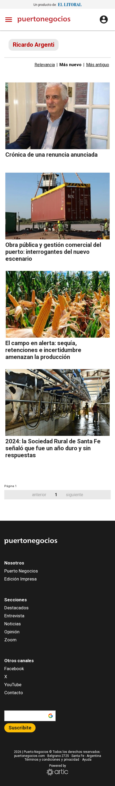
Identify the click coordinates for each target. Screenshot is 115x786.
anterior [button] (39, 494)
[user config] (104, 19)
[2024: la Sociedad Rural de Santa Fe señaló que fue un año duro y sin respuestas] (57, 402)
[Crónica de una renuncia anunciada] (57, 115)
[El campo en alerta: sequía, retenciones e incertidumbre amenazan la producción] (57, 304)
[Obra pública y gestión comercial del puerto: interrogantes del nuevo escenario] (57, 206)
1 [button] (56, 494)
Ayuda (86, 759)
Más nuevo (70, 64)
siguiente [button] (74, 494)
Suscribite (20, 727)
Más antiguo (97, 64)
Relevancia (44, 64)
